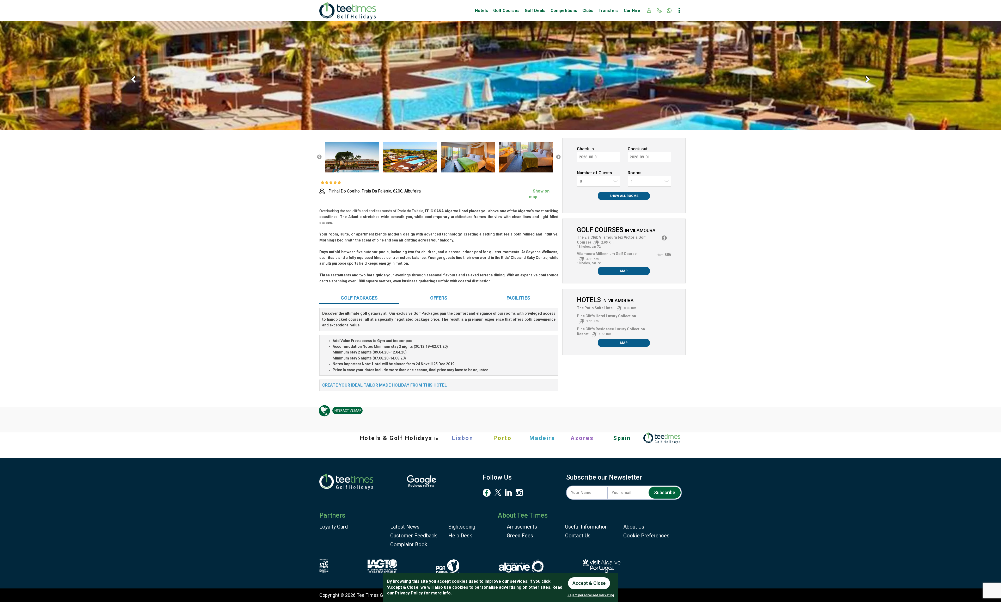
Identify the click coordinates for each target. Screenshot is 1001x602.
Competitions (564, 10)
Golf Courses (506, 10)
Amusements (522, 527)
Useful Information (586, 527)
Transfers (609, 10)
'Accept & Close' (403, 587)
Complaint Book (408, 544)
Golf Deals (535, 10)
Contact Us (577, 535)
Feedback (413, 535)
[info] (664, 238)
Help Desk (460, 535)
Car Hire (632, 10)
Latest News (404, 527)
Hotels (481, 10)
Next (558, 157)
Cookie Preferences (646, 535)
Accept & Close (589, 583)
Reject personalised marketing (590, 595)
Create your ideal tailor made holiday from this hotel (384, 385)
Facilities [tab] (518, 298)
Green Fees (520, 535)
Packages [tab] (359, 298)
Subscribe (664, 492)
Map (623, 271)
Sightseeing (461, 527)
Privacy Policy (409, 593)
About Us (633, 527)
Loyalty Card (333, 527)
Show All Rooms (623, 196)
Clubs (587, 10)
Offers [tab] (438, 298)
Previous (319, 157)
